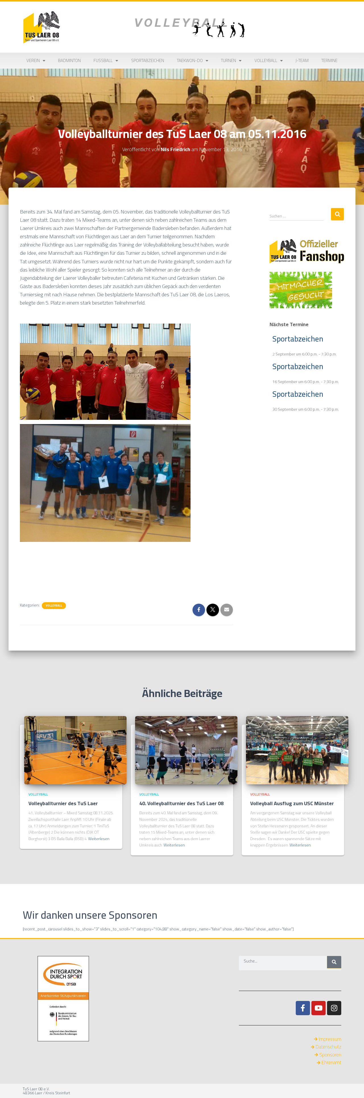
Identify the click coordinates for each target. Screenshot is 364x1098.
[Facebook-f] (303, 1008)
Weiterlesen (98, 839)
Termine (329, 60)
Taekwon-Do (190, 60)
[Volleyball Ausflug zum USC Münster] (297, 749)
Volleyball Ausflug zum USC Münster (292, 803)
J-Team (302, 60)
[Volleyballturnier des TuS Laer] (75, 749)
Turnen (228, 60)
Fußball (103, 60)
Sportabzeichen (147, 60)
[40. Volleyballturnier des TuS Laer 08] (186, 749)
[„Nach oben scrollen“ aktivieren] (353, 1087)
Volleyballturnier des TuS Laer (63, 803)
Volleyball (266, 60)
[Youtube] (318, 1008)
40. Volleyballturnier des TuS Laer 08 (181, 803)
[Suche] (334, 962)
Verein (33, 60)
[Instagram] (334, 1008)
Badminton (69, 60)
